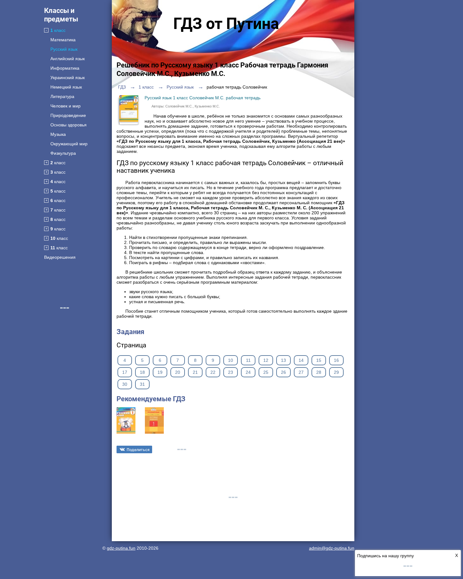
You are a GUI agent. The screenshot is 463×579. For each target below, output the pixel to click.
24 (248, 372)
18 (142, 372)
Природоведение (68, 115)
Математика (63, 39)
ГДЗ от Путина (226, 23)
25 (265, 372)
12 (265, 360)
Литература (62, 96)
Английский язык (67, 58)
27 (301, 372)
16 (336, 360)
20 (177, 372)
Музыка (58, 134)
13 (283, 360)
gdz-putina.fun (121, 548)
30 (124, 384)
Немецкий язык (66, 87)
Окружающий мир (69, 143)
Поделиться (138, 449)
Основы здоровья (68, 124)
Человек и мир (65, 105)
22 (212, 372)
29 (336, 372)
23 (230, 372)
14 (301, 360)
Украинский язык (67, 77)
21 (195, 372)
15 (318, 360)
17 (124, 372)
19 (160, 372)
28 (318, 372)
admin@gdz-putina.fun (331, 548)
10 (230, 360)
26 (283, 372)
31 (142, 384)
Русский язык (63, 49)
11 (248, 360)
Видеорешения (60, 257)
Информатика (64, 68)
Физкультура (63, 153)
